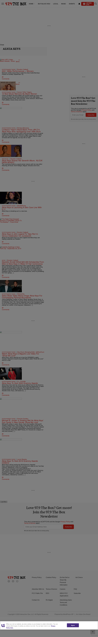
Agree (73, 625)
